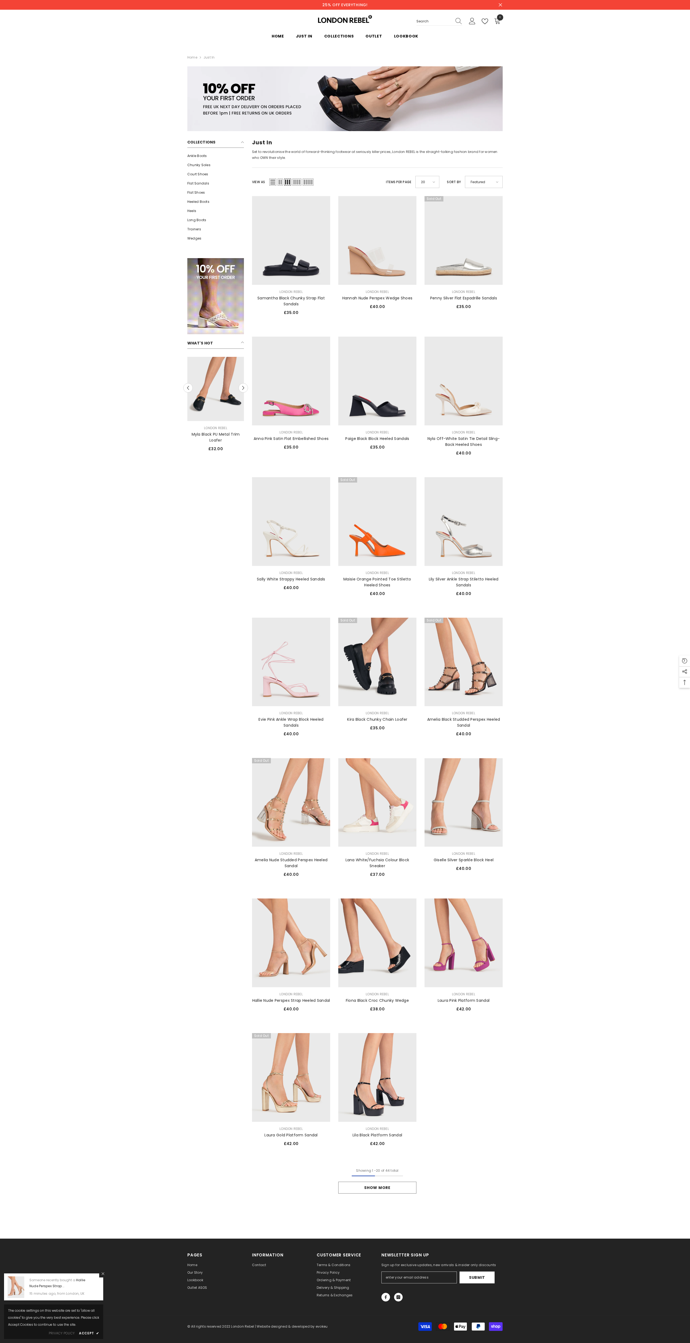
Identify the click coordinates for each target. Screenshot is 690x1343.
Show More (377, 1187)
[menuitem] (215, 155)
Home (192, 57)
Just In (209, 57)
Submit (477, 1277)
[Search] (439, 21)
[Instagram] (398, 1297)
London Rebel (215, 428)
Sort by (454, 182)
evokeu (321, 1326)
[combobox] (434, 21)
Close (500, 5)
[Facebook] (385, 1297)
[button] (272, 182)
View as (258, 182)
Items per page (398, 182)
